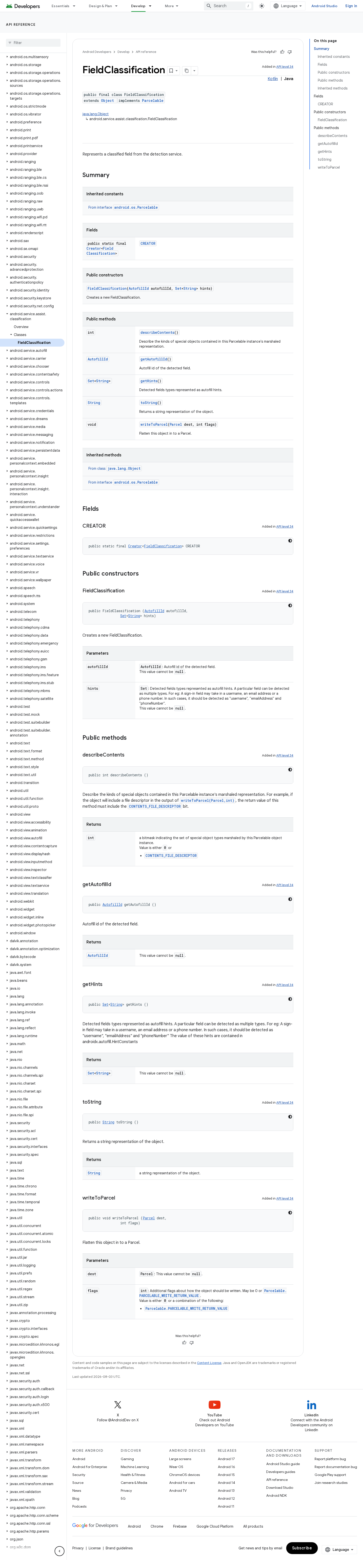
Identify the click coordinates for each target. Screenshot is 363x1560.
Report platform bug (330, 1459)
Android (78, 1459)
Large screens (180, 1459)
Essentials (61, 6)
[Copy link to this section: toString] (106, 1102)
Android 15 (226, 1474)
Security (78, 1474)
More (169, 6)
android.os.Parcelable (136, 207)
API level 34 (284, 67)
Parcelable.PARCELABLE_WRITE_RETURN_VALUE (186, 1308)
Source (77, 1482)
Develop (138, 6)
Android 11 (226, 1506)
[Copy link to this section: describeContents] (129, 755)
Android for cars (182, 1482)
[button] (32, 57)
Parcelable (152, 100)
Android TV (178, 1490)
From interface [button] (123, 207)
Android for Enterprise (89, 1467)
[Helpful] (282, 52)
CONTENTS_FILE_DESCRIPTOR (155, 806)
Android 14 (226, 1482)
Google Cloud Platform (215, 1526)
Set (178, 288)
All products (253, 1526)
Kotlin (273, 78)
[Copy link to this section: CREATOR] (111, 526)
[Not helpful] (289, 52)
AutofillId (139, 288)
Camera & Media (134, 1482)
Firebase (180, 1526)
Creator (93, 248)
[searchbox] (33, 43)
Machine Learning (135, 1467)
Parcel (176, 424)
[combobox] (228, 5)
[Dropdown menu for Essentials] (76, 6)
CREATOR (148, 243)
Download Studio (279, 1487)
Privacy (126, 1490)
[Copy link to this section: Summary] (114, 175)
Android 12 (226, 1498)
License (95, 1548)
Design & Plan (100, 6)
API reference (21, 24)
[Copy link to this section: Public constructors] (144, 574)
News (76, 1490)
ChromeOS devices (184, 1474)
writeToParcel (154, 424)
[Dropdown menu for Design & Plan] (118, 6)
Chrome (157, 1526)
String (189, 288)
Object (107, 100)
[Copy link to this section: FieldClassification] (129, 591)
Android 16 (226, 1467)
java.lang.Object (95, 114)
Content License (209, 1363)
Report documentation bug (336, 1467)
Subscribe (302, 1548)
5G (123, 1498)
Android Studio (324, 6)
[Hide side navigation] (59, 1551)
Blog (75, 1498)
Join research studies (331, 1482)
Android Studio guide (283, 1464)
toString (149, 402)
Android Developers (96, 52)
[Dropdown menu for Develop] (152, 6)
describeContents (157, 332)
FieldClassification (100, 251)
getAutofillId (154, 359)
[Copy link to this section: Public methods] (132, 738)
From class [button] (114, 468)
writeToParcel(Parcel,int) (207, 800)
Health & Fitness (133, 1474)
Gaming (127, 1459)
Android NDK (276, 1495)
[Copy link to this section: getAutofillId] (116, 885)
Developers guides (280, 1472)
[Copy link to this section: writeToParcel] (120, 1198)
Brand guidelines (119, 1548)
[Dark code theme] (290, 541)
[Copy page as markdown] (186, 71)
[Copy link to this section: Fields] (104, 509)
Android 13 (226, 1490)
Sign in (351, 6)
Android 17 (226, 1459)
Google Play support (330, 1474)
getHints (149, 381)
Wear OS (176, 1467)
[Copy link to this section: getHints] (107, 985)
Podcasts (79, 1506)
